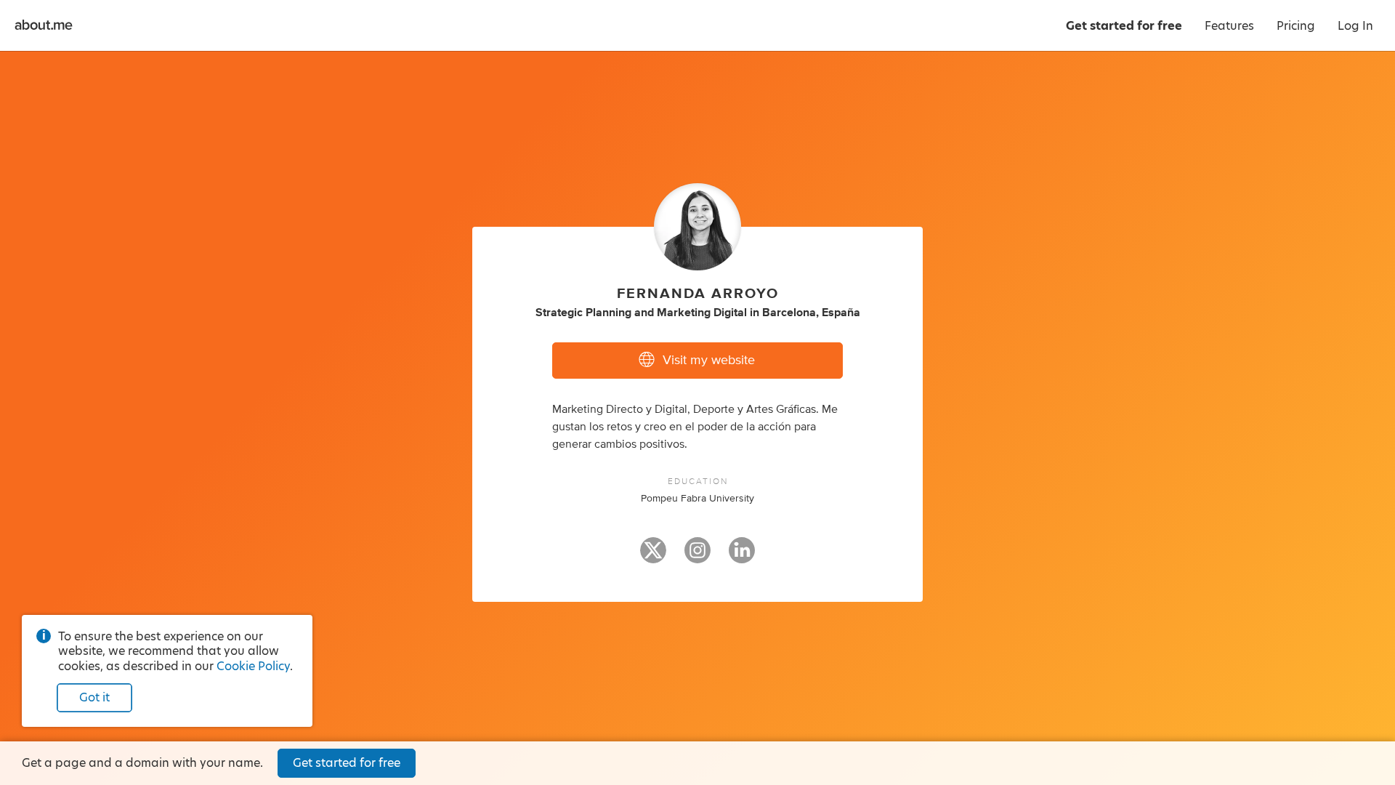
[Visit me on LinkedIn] (742, 557)
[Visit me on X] (653, 557)
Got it (94, 697)
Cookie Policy (253, 666)
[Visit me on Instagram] (697, 557)
